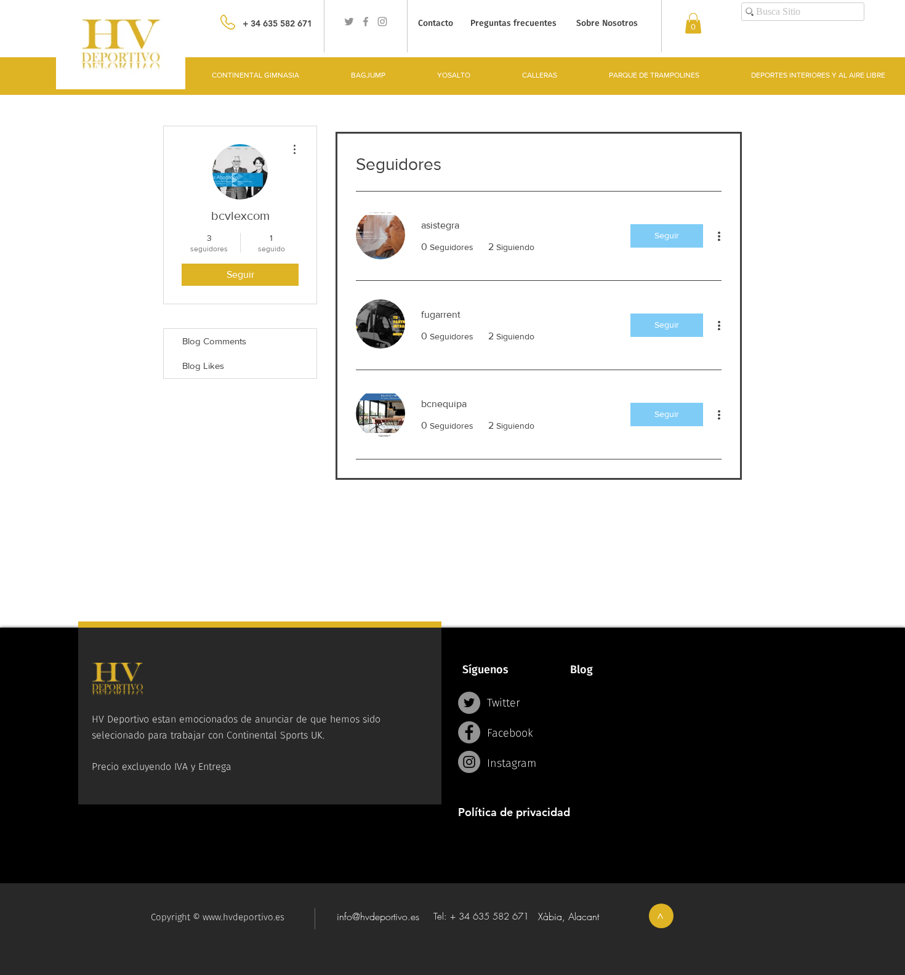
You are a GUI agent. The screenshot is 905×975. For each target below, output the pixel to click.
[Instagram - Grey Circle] (469, 762)
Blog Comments (214, 341)
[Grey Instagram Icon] (382, 21)
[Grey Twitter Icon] (349, 21)
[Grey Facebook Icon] (366, 21)
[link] (693, 23)
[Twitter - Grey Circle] (469, 703)
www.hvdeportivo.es (243, 917)
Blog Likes (203, 365)
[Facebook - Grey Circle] (469, 732)
